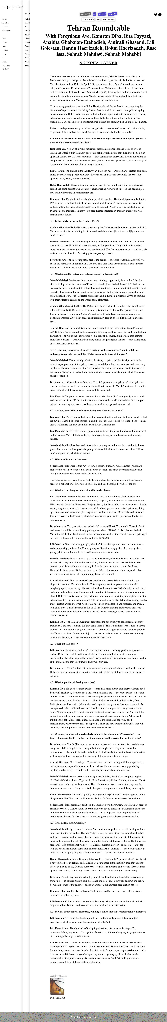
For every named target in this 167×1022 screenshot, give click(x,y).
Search (4, 61)
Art (94, 14)
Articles (5, 22)
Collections (6, 30)
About (4, 46)
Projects (5, 42)
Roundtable (112, 14)
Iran (98, 19)
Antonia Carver (98, 62)
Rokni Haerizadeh (108, 19)
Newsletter (6, 65)
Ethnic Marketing (88, 19)
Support (5, 50)
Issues (4, 19)
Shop (4, 54)
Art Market (102, 14)
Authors (5, 26)
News (4, 38)
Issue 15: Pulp (85, 14)
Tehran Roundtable (98, 27)
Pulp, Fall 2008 (57, 997)
